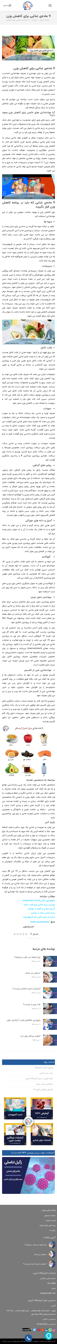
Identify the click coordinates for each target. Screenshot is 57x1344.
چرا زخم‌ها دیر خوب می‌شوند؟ (27, 957)
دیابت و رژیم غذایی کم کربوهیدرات (39, 917)
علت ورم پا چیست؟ (31, 1004)
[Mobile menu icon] (50, 5)
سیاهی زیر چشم (33, 973)
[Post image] (52, 1244)
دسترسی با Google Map (46, 1324)
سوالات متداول (50, 1215)
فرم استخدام (51, 1220)
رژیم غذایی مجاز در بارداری (43, 913)
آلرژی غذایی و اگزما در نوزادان (41, 908)
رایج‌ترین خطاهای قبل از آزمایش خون (23, 1020)
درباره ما (53, 1230)
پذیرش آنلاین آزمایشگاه (44, 1067)
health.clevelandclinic (40, 921)
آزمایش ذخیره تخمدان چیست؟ (26, 988)
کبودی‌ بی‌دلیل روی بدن (30, 1036)
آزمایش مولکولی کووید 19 (43, 1089)
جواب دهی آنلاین (46, 1073)
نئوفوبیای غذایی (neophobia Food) (38, 900)
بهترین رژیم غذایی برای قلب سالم (39, 904)
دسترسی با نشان (49, 1319)
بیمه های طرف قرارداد (47, 1225)
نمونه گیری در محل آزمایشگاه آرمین (39, 1078)
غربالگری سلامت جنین (44, 1084)
